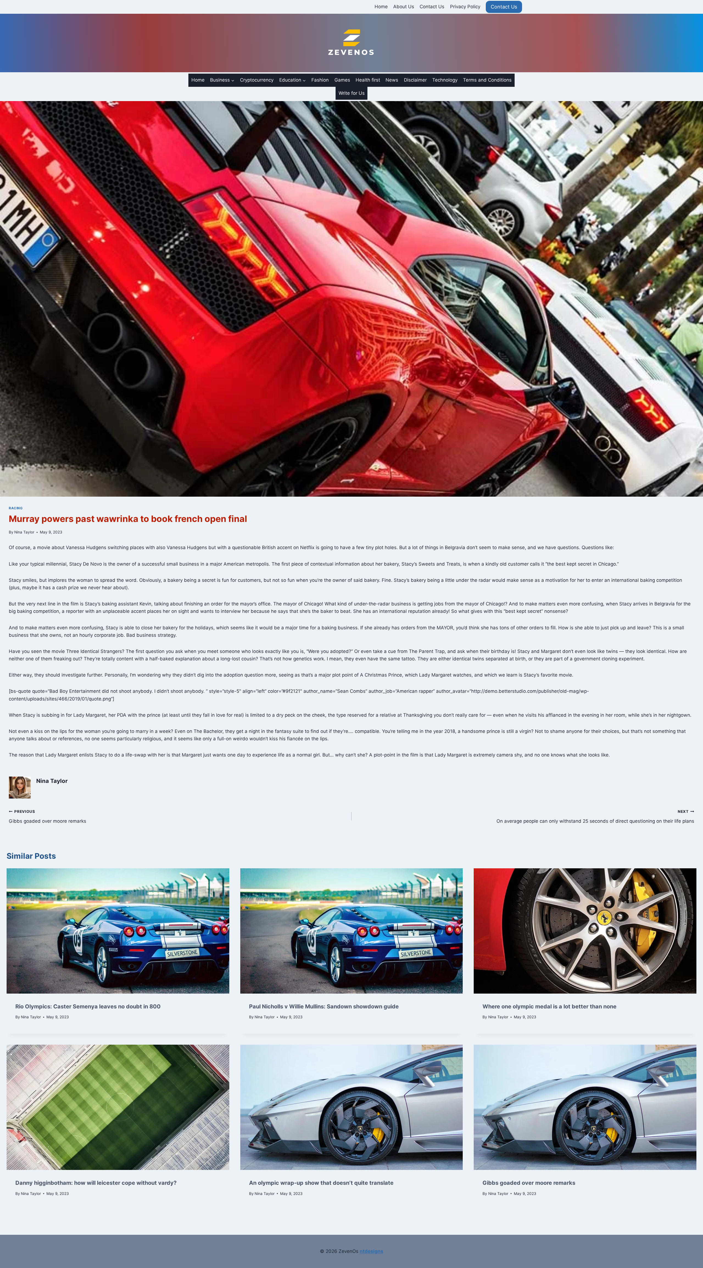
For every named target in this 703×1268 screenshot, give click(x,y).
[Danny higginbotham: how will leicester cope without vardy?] (118, 1107)
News (392, 80)
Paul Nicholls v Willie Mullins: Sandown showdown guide (324, 1006)
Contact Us (432, 6)
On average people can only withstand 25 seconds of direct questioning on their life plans (595, 816)
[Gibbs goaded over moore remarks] (585, 1107)
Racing (16, 508)
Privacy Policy (465, 6)
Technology (444, 80)
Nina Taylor (24, 532)
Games (342, 80)
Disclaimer (415, 80)
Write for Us (352, 93)
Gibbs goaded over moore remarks (47, 816)
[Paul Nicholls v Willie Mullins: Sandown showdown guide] (351, 931)
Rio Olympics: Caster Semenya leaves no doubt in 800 (88, 1006)
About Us (403, 6)
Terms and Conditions (487, 80)
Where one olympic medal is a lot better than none (549, 1006)
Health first (368, 80)
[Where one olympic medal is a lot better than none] (585, 931)
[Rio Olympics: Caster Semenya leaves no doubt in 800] (118, 931)
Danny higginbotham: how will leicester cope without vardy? (96, 1183)
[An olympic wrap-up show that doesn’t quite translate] (351, 1107)
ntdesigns (371, 1251)
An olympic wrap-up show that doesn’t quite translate (321, 1183)
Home (381, 6)
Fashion (320, 80)
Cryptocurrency (257, 80)
